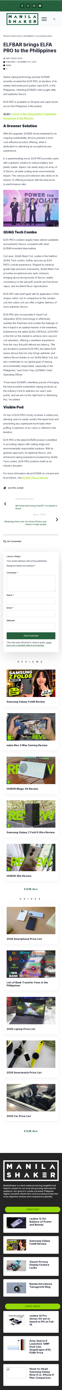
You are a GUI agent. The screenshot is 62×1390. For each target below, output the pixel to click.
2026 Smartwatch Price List (24, 1072)
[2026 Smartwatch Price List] (31, 1054)
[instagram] (34, 5)
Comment (12, 573)
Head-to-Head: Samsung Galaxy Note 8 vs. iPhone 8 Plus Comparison (41, 1373)
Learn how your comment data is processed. (29, 644)
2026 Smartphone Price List (24, 938)
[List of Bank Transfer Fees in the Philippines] (31, 964)
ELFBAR (20, 488)
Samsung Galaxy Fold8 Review (26, 701)
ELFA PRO (12, 488)
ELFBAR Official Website (35, 477)
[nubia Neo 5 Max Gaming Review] (31, 727)
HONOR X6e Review (19, 875)
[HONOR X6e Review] (31, 857)
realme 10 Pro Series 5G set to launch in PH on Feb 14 (41, 1320)
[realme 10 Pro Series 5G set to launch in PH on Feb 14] (16, 1321)
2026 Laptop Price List (21, 1029)
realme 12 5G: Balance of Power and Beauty (40, 1221)
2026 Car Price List (19, 1116)
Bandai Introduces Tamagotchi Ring (40, 1285)
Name (10, 595)
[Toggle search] (54, 19)
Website (11, 621)
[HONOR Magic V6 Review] (31, 770)
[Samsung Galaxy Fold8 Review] (31, 683)
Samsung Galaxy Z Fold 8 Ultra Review (31, 832)
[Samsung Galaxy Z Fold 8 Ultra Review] (31, 814)
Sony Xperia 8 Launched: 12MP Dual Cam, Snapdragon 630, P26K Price (40, 1346)
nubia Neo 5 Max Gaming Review (27, 745)
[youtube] (40, 5)
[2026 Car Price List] (31, 1097)
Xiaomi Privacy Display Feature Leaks (39, 1264)
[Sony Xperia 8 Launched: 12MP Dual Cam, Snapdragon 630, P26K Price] (16, 1348)
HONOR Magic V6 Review (22, 788)
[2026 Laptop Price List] (31, 1010)
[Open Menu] (44, 19)
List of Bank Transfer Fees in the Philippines (27, 984)
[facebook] (22, 5)
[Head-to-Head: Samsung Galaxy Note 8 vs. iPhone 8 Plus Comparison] (16, 1375)
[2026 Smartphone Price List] (31, 920)
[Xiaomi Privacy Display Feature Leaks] (16, 1266)
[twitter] (28, 5)
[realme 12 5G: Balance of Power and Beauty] (16, 1223)
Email (10, 608)
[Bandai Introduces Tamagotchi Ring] (16, 1287)
